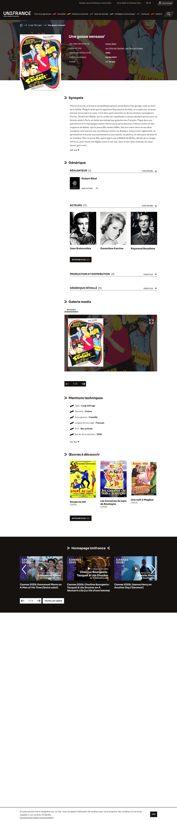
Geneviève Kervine (111, 248)
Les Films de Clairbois (114, 48)
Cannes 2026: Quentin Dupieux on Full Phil (135, 586)
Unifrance (145, 14)
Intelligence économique (125, 14)
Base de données (101, 14)
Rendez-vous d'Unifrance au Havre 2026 (95, 3)
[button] (151, 322)
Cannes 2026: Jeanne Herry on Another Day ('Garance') (85, 586)
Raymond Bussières (143, 248)
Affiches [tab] (71, 310)
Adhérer (159, 14)
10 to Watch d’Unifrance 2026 (129, 3)
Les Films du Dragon (134, 48)
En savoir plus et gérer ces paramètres (36, 817)
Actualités (61, 14)
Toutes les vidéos (53, 601)
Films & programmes (42, 14)
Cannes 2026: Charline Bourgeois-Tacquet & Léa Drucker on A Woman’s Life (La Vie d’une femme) (41, 587)
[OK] (153, 814)
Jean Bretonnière (80, 248)
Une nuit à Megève (142, 499)
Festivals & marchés (80, 14)
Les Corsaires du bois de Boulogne (113, 503)
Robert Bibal (110, 44)
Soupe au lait (78, 501)
